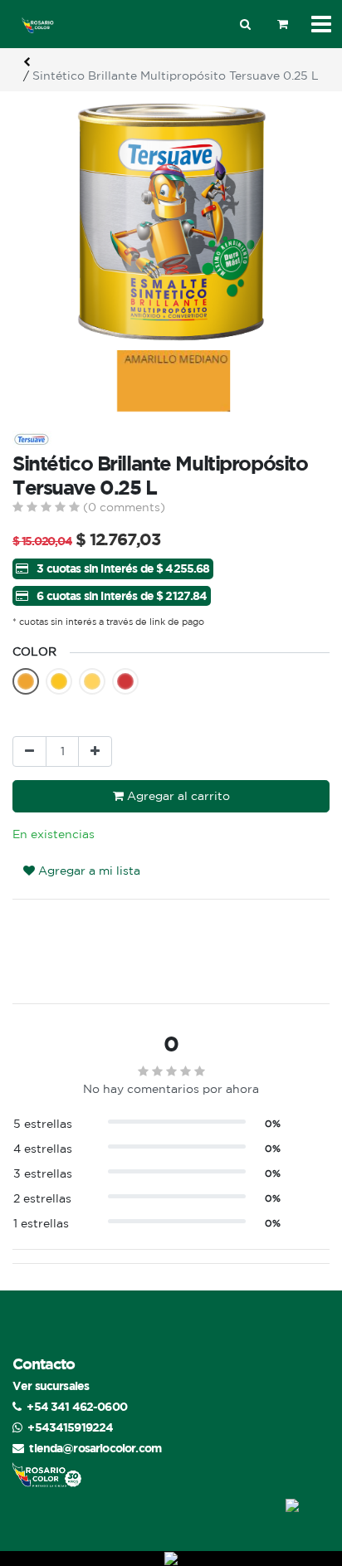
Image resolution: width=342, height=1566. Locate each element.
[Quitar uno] (29, 751)
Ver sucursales (50, 1385)
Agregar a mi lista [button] (87, 870)
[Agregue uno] (95, 751)
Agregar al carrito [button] (177, 796)
